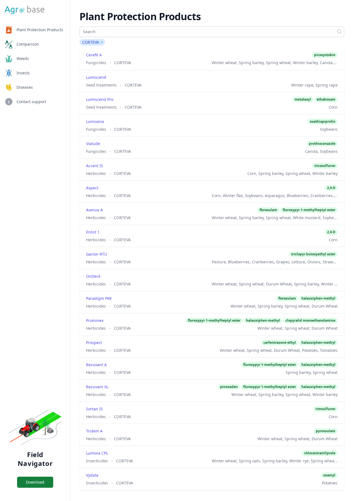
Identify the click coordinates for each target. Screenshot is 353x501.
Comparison (28, 44)
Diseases (25, 87)
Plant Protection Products (40, 29)
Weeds (23, 58)
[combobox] (211, 32)
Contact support (31, 101)
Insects (23, 72)
